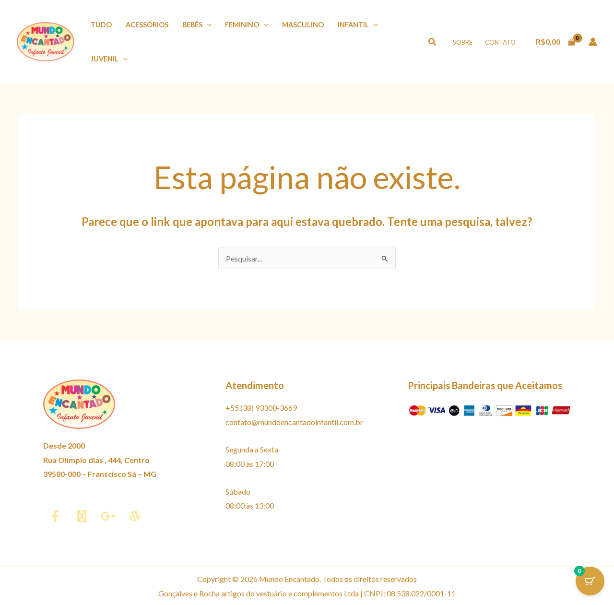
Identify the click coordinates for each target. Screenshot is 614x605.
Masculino (303, 25)
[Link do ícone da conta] (593, 41)
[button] (207, 25)
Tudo (101, 25)
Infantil (353, 25)
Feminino (242, 25)
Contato (500, 42)
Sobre (462, 42)
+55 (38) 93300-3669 (261, 407)
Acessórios (147, 25)
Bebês (192, 25)
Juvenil (104, 59)
